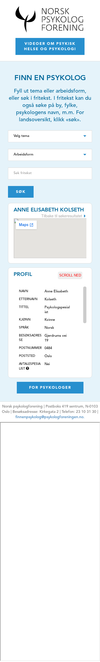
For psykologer (50, 388)
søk (21, 192)
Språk (24, 327)
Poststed (27, 356)
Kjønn (25, 319)
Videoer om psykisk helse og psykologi (50, 46)
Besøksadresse (30, 338)
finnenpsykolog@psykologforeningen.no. (50, 417)
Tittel (24, 307)
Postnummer (30, 348)
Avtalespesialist (30, 366)
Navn (23, 291)
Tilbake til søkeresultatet (61, 215)
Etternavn (28, 299)
